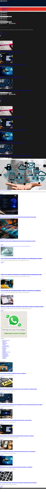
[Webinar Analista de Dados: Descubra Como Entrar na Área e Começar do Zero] (7, 304)
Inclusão (4, 351)
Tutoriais (4, 357)
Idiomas (4, 350)
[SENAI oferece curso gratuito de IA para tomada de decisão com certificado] (6, 75)
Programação (11, 215)
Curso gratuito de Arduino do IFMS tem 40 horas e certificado (13, 373)
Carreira (4, 343)
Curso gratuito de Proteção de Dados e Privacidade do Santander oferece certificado (18, 482)
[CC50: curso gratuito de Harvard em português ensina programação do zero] (7, 272)
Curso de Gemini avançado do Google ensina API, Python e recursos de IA (15, 420)
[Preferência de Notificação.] (0, 489)
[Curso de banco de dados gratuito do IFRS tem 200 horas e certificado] (6, 49)
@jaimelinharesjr (19, 488)
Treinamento (9, 190)
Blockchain (4, 341)
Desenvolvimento (5, 346)
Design (4, 347)
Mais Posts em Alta (3, 246)
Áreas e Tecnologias (6, 340)
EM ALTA (2, 244)
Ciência (3, 344)
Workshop (4, 358)
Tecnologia (6, 190)
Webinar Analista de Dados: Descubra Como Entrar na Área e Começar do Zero (22, 306)
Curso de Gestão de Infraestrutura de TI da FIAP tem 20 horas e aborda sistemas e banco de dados (15, 90)
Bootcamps (1, 215)
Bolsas (3, 342)
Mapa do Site (25, 488)
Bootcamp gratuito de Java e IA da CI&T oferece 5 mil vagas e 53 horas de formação (18, 217)
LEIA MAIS (2, 262)
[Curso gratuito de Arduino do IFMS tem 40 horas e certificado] (6, 371)
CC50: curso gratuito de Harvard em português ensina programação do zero (21, 274)
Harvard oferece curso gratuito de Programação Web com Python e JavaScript (12, 64)
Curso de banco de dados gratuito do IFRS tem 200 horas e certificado (11, 51)
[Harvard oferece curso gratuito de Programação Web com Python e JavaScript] (6, 62)
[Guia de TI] (8, 24)
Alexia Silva (2, 193)
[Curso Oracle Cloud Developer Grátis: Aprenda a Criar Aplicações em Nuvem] (7, 256)
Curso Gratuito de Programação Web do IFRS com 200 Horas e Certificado (21, 290)
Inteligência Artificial (6, 215)
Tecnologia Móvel (5, 355)
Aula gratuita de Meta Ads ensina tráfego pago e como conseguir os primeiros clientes (18, 389)
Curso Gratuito (2, 190)
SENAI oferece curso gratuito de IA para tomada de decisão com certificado (12, 77)
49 (1, 487)
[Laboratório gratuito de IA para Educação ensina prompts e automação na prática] (9, 238)
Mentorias (4, 352)
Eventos (4, 349)
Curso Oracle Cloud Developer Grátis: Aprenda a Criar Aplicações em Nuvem (21, 258)
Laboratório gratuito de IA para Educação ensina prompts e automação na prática (17, 241)
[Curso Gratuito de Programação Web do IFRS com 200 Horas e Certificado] (7, 288)
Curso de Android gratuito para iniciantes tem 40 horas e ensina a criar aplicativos (17, 451)
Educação (4, 348)
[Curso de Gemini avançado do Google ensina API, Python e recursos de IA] (6, 418)
